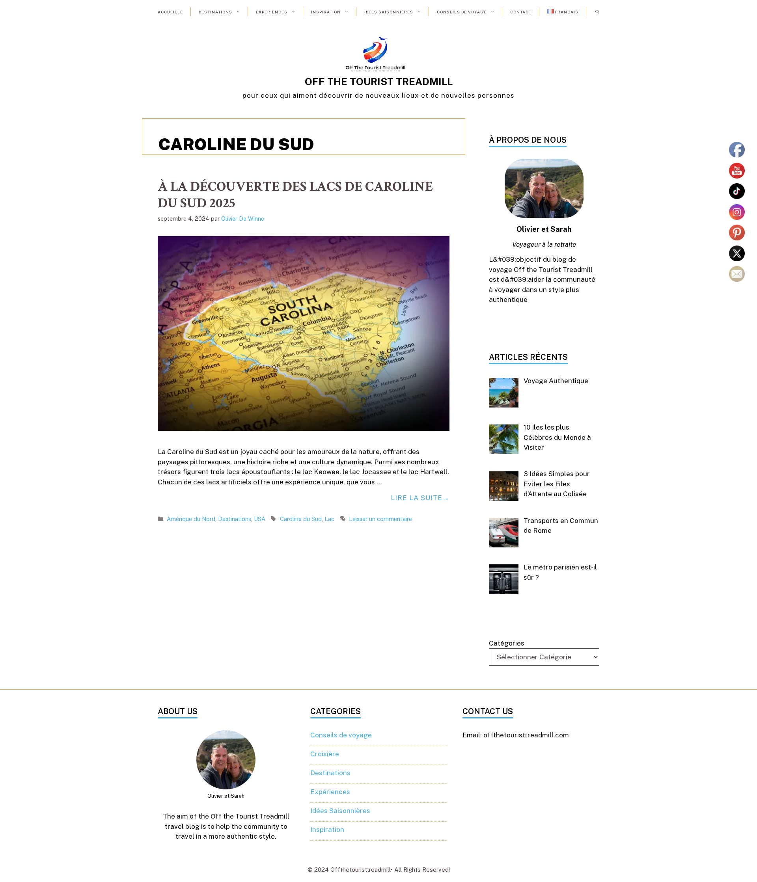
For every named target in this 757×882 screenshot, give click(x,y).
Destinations (215, 11)
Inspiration (326, 11)
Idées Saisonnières (388, 11)
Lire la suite (416, 498)
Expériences (271, 11)
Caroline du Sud (301, 518)
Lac (329, 518)
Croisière (324, 754)
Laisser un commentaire (380, 518)
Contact (520, 11)
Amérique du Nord (191, 518)
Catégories (506, 643)
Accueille (170, 11)
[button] (597, 12)
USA (259, 518)
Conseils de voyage (462, 11)
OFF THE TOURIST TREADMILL (379, 81)
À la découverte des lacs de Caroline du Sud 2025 (295, 195)
